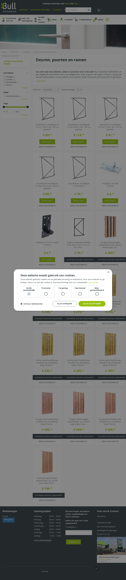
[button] (31, 303)
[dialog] (63, 290)
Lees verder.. (93, 282)
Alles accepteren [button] (92, 303)
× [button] (108, 272)
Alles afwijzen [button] (64, 303)
